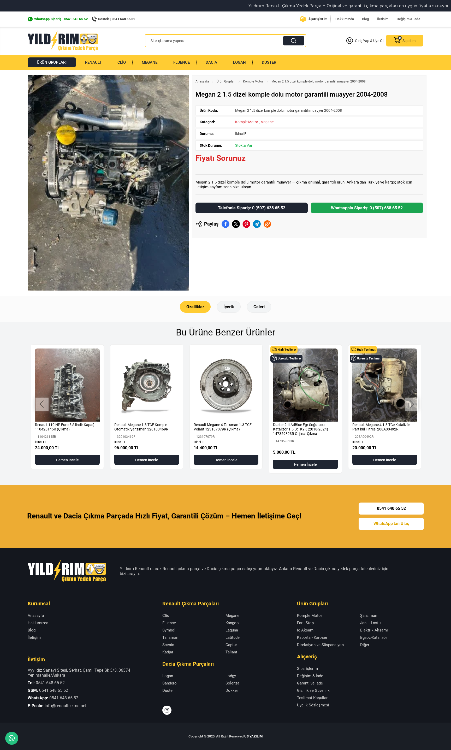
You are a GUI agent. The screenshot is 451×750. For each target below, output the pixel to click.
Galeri (259, 306)
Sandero (169, 683)
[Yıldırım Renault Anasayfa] (63, 41)
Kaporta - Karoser (312, 637)
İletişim (382, 19)
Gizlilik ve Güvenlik (313, 690)
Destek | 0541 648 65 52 (116, 19)
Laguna (231, 630)
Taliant (231, 652)
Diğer (364, 644)
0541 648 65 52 (391, 508)
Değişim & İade (408, 19)
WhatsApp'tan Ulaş (391, 523)
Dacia (211, 62)
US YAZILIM (253, 736)
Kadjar (167, 652)
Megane (149, 62)
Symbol (168, 630)
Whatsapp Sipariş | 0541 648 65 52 (61, 19)
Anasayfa (202, 81)
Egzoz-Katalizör (373, 637)
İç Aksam (305, 630)
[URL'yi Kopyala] (267, 224)
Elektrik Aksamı (374, 630)
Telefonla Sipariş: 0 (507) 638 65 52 (251, 207)
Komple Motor (253, 81)
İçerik (228, 306)
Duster (269, 62)
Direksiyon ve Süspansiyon (320, 644)
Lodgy (230, 676)
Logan (239, 62)
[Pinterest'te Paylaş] (246, 224)
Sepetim (409, 41)
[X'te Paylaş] (236, 224)
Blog (365, 19)
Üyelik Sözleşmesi (313, 705)
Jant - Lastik (371, 623)
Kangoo (232, 623)
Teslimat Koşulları (313, 697)
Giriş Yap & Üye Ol (369, 41)
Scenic (168, 644)
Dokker (231, 690)
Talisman (170, 637)
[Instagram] (166, 710)
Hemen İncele (67, 460)
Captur (231, 644)
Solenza (232, 683)
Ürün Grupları (52, 62)
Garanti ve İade (310, 683)
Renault (93, 62)
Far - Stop (305, 623)
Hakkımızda (344, 19)
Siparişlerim (318, 19)
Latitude (232, 637)
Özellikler (195, 306)
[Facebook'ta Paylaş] (225, 224)
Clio (121, 62)
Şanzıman (368, 615)
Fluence (181, 62)
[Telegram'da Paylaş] (257, 224)
